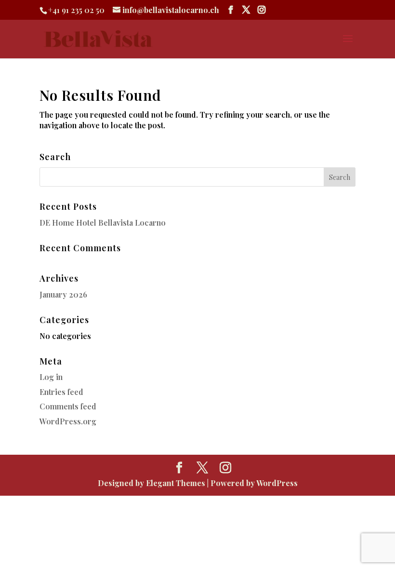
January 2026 (63, 294)
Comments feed (68, 406)
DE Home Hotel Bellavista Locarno (103, 222)
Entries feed (61, 392)
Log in (51, 377)
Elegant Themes (175, 483)
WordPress (277, 483)
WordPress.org (68, 421)
